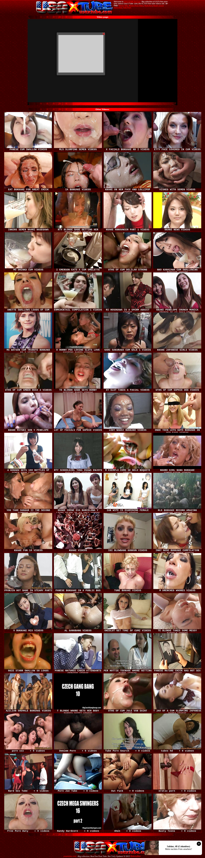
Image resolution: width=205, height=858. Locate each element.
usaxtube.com (70, 856)
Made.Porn (148, 5)
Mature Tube (123, 5)
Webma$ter (135, 856)
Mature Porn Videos (136, 5)
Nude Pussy (127, 7)
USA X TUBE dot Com (132, 2)
